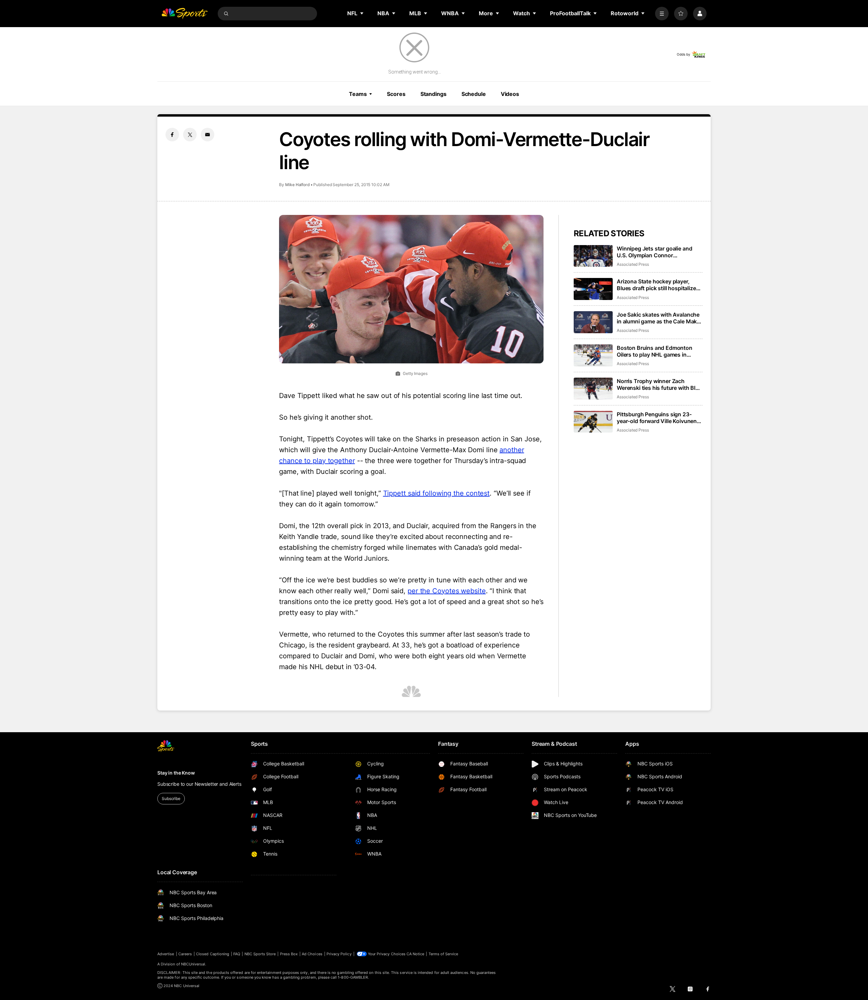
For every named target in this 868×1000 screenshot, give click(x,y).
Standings (433, 94)
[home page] (184, 13)
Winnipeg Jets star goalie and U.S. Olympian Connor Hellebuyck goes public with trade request (654, 252)
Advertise (165, 954)
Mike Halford (297, 184)
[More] (662, 13)
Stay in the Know (176, 773)
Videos (510, 94)
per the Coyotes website (447, 591)
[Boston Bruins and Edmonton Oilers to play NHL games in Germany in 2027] (593, 355)
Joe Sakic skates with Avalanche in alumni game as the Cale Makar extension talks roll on (659, 318)
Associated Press (633, 264)
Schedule (473, 94)
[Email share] (207, 134)
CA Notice (416, 954)
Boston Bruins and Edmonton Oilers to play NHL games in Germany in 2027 (654, 351)
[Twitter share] (190, 134)
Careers (185, 954)
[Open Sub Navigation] (362, 13)
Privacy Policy (339, 954)
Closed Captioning (212, 954)
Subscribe (171, 798)
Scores (396, 94)
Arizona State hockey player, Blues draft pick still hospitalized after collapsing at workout (658, 285)
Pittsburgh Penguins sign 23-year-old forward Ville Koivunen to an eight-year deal (657, 417)
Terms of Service (443, 954)
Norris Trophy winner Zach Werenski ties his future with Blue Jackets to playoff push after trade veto (659, 384)
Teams (358, 94)
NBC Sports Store (260, 954)
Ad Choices (312, 954)
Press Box (289, 954)
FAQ (236, 954)
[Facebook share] (172, 134)
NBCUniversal (193, 964)
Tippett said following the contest (436, 493)
